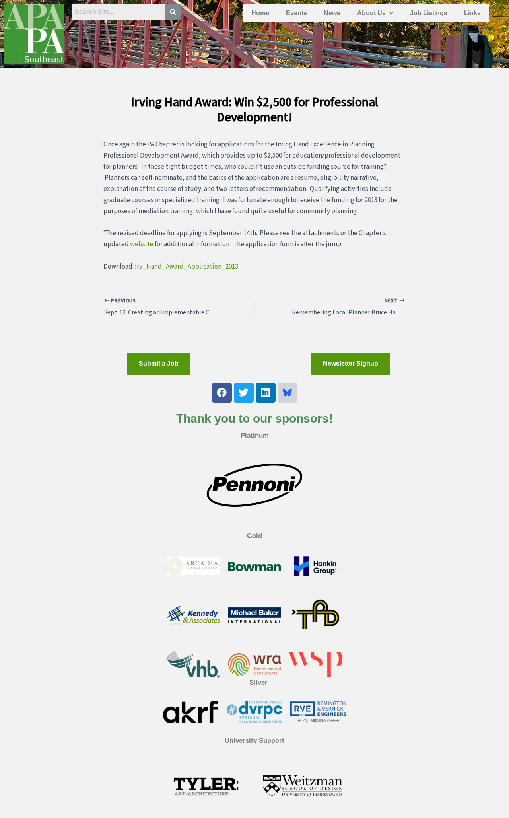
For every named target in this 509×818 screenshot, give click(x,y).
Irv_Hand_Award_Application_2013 (186, 266)
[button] (375, 13)
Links (472, 13)
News (332, 13)
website (141, 244)
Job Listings (428, 13)
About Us (371, 13)
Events (296, 13)
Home (260, 13)
